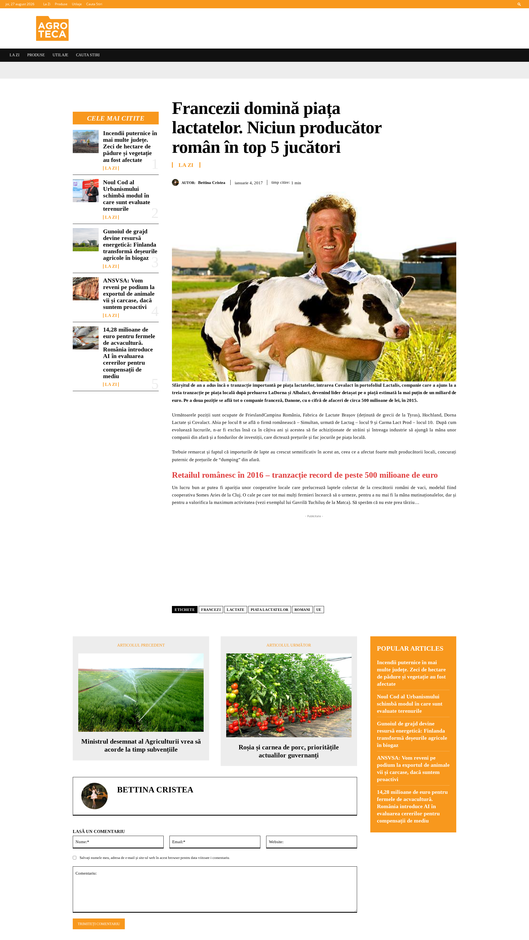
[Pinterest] (425, 181)
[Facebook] (400, 181)
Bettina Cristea (211, 182)
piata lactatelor (269, 610)
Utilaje (77, 4)
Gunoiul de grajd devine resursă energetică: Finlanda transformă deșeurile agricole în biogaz (130, 244)
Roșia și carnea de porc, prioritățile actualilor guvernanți (289, 751)
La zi (111, 168)
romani (302, 610)
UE (319, 610)
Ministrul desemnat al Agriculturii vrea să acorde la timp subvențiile (141, 745)
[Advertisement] (314, 557)
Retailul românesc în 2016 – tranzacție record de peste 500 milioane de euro (305, 474)
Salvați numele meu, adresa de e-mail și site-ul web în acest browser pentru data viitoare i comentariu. (155, 858)
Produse (61, 4)
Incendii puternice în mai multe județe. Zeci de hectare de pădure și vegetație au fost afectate (130, 146)
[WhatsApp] (438, 181)
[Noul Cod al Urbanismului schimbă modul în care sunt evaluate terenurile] (86, 190)
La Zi (46, 4)
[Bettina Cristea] (177, 182)
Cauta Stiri (94, 4)
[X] (412, 181)
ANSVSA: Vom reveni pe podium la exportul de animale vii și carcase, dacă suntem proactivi (129, 294)
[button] (519, 4)
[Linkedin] (450, 181)
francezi (211, 610)
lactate (236, 610)
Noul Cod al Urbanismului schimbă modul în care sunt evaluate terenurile (126, 195)
